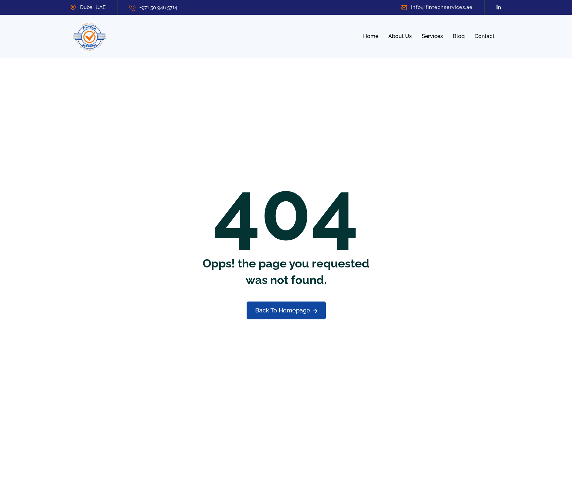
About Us (400, 36)
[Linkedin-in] (498, 7)
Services (432, 36)
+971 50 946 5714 (158, 8)
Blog (459, 36)
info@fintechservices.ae (442, 7)
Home (370, 36)
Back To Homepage (282, 310)
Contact (485, 36)
